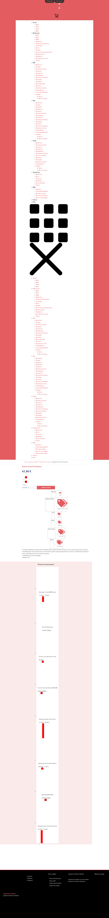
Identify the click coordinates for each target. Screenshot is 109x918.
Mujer (37, 29)
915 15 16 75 (49, 4)
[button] (61, 240)
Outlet (35, 22)
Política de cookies (54, 885)
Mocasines (39, 79)
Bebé (37, 31)
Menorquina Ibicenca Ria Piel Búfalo (47, 763)
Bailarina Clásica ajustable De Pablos (47, 826)
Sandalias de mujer (45, 462)
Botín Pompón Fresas (47, 627)
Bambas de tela (40, 54)
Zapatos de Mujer (33, 462)
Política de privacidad (55, 883)
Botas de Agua (43, 98)
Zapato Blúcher (40, 183)
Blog (34, 202)
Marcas (35, 200)
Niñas (37, 24)
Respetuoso (36, 33)
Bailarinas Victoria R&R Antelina (47, 592)
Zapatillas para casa (42, 58)
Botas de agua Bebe (41, 197)
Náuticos (38, 86)
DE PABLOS (59, 546)
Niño (34, 62)
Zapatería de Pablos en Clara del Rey (78, 879)
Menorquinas (39, 75)
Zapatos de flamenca (42, 126)
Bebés (37, 39)
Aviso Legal (52, 881)
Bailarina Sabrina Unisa (47, 795)
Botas (37, 48)
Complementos (40, 90)
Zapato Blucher (40, 84)
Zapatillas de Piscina (42, 77)
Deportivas (39, 41)
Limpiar (24, 485)
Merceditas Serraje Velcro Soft (47, 719)
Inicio (25, 462)
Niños (37, 27)
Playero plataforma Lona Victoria (47, 656)
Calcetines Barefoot (42, 92)
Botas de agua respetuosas (44, 52)
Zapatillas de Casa (41, 88)
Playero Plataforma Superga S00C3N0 (47, 688)
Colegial (38, 50)
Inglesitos (39, 81)
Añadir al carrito (45, 487)
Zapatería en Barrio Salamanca (76, 881)
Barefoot (38, 189)
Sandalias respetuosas (42, 43)
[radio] (26, 477)
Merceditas (39, 56)
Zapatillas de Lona (41, 69)
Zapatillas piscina (41, 193)
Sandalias (39, 71)
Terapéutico (36, 172)
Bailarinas (39, 107)
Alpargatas (39, 73)
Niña (34, 100)
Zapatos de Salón (41, 155)
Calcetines (39, 45)
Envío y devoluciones (55, 878)
